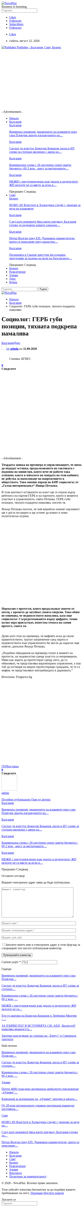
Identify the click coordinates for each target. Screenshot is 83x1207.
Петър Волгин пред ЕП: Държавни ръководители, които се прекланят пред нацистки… (42, 240)
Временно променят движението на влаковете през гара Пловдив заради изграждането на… (43, 133)
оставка (14, 766)
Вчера (13, 282)
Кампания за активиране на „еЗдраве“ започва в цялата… (40, 1099)
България (15, 121)
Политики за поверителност (28, 1176)
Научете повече (53, 1193)
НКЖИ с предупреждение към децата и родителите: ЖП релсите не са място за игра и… (43, 183)
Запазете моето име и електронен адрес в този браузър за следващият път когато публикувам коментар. (41, 946)
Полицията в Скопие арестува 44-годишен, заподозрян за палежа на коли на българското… (40, 256)
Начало (14, 118)
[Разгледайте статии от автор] (9, 789)
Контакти (15, 1173)
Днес (12, 278)
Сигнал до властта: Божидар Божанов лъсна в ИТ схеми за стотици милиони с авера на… (42, 150)
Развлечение (17, 271)
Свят (12, 195)
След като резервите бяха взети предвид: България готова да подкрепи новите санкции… (42, 223)
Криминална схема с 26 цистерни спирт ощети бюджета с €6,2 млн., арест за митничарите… (40, 166)
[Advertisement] (34, 79)
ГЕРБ (5, 766)
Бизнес (13, 198)
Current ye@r (11, 962)
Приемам (36, 1193)
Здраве (13, 275)
